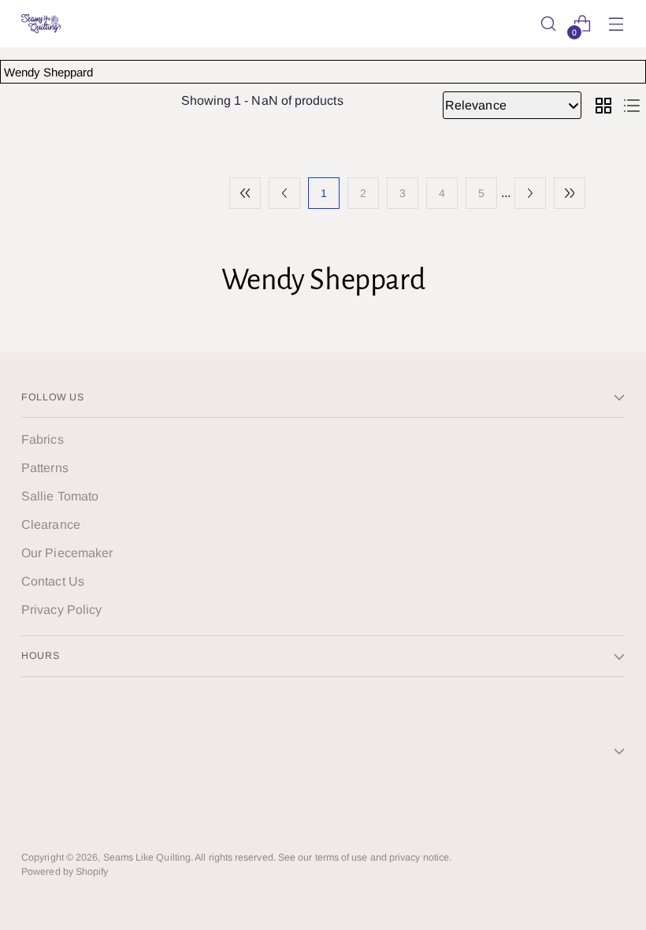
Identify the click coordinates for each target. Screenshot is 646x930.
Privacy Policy (61, 609)
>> (569, 193)
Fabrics (42, 439)
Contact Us (52, 581)
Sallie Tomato (59, 496)
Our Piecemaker (67, 553)
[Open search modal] (549, 24)
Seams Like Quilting (147, 857)
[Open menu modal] (616, 24)
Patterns (45, 467)
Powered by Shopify (64, 871)
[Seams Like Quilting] (41, 23)
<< (245, 193)
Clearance (50, 524)
